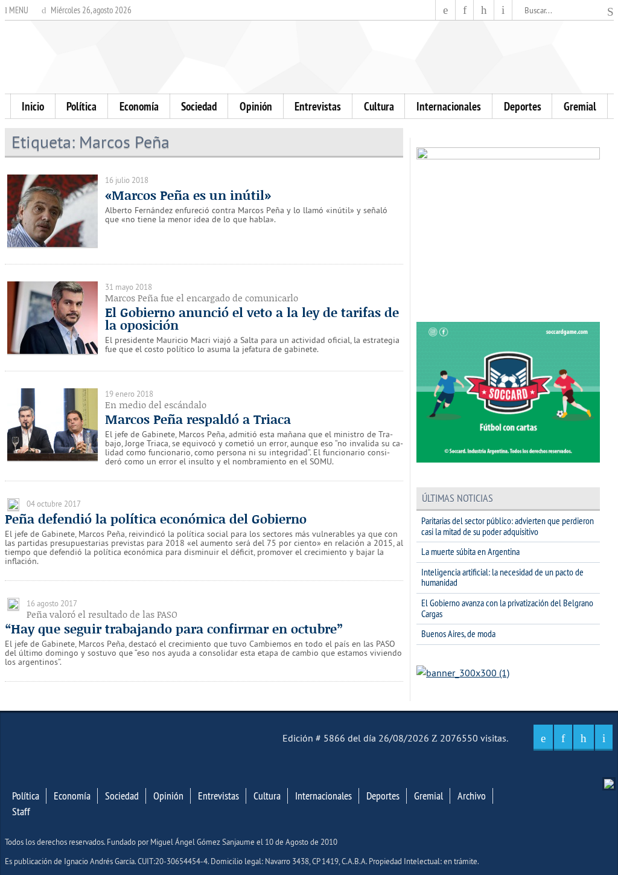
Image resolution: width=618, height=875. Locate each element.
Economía (139, 106)
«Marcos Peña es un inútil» (188, 195)
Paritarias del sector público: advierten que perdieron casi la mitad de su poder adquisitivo (507, 525)
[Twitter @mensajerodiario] (465, 10)
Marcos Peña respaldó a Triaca (198, 419)
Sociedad (199, 106)
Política (81, 106)
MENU (17, 10)
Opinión (256, 106)
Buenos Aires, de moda (458, 633)
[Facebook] (445, 10)
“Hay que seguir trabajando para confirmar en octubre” (174, 628)
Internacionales (448, 106)
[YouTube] (484, 10)
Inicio (33, 106)
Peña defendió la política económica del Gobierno (156, 518)
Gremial (580, 106)
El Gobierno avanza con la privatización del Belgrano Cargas (507, 608)
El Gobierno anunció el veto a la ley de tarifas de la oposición (252, 318)
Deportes (522, 106)
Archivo (471, 796)
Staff (21, 811)
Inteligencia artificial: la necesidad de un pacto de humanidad (502, 577)
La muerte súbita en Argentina (470, 551)
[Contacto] (503, 10)
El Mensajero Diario (309, 57)
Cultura (379, 106)
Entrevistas (318, 106)
